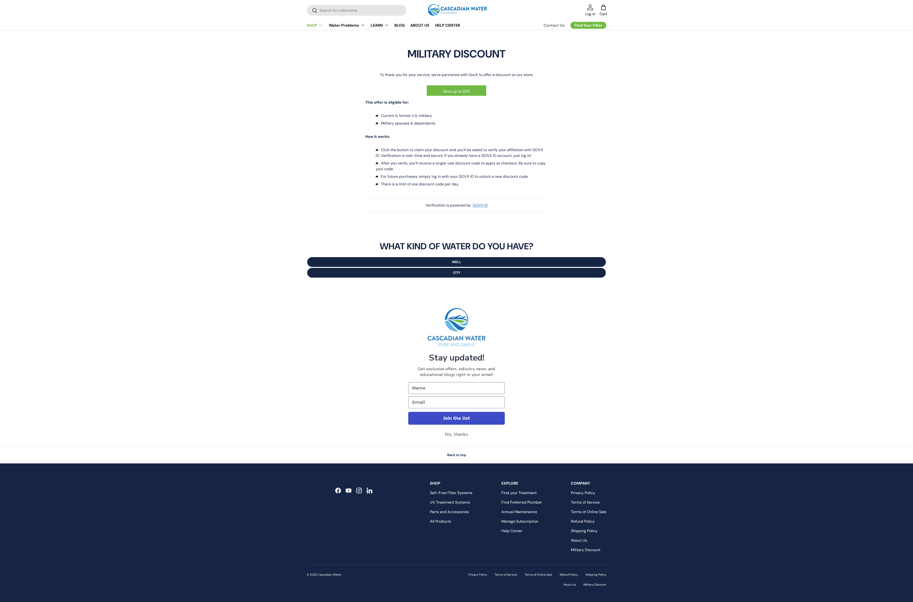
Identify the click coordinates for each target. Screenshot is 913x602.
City (456, 272)
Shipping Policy (584, 530)
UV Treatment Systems (450, 502)
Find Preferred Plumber (521, 502)
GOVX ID (480, 205)
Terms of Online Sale (588, 511)
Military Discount (585, 549)
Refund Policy (583, 521)
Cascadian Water (329, 575)
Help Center (511, 530)
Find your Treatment (519, 492)
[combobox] (356, 10)
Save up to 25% (456, 91)
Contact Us (554, 25)
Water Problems (344, 25)
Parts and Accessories (449, 511)
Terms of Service (585, 502)
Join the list (456, 418)
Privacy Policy (583, 492)
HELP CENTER (447, 25)
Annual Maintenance (519, 511)
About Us (579, 540)
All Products (440, 521)
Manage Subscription (519, 521)
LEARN (377, 25)
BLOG (399, 25)
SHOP (312, 25)
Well (456, 262)
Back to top (456, 455)
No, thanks (456, 434)
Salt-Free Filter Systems (451, 492)
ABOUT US (419, 25)
